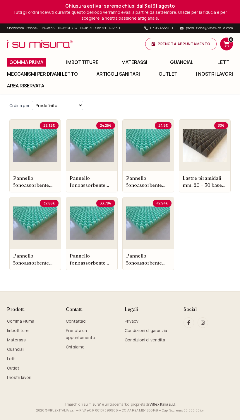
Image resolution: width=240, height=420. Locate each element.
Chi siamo (75, 347)
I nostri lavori (214, 74)
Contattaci (76, 321)
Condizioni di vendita (145, 340)
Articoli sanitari (118, 74)
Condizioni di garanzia (146, 330)
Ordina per (19, 105)
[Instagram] (203, 322)
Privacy (131, 321)
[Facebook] (189, 322)
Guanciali (182, 62)
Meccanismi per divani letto (42, 74)
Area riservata (25, 85)
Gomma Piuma (26, 62)
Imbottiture (82, 62)
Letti (224, 62)
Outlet (168, 74)
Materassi (134, 62)
